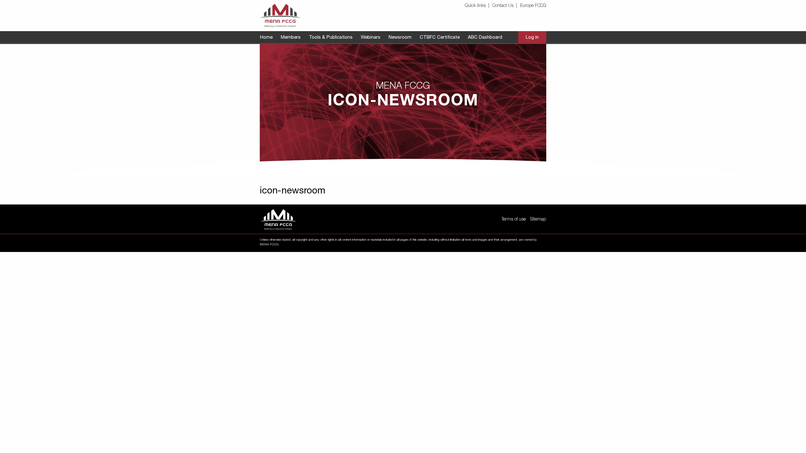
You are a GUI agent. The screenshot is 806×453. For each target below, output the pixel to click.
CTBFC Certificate (440, 37)
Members (291, 37)
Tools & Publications (331, 37)
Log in (532, 37)
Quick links (475, 6)
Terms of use (514, 219)
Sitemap (538, 219)
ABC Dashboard (485, 37)
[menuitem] (478, 6)
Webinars (370, 37)
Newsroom (400, 37)
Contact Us (503, 6)
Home (266, 37)
